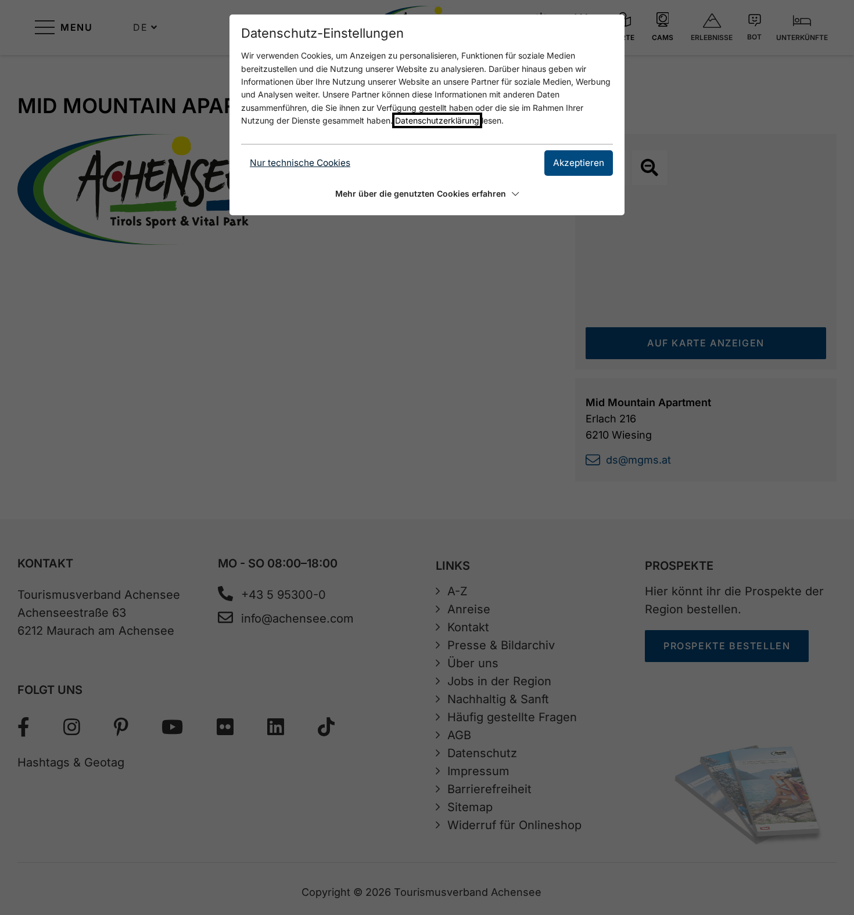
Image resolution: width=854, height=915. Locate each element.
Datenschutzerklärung (437, 120)
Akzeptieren (578, 162)
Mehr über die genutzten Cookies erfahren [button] (420, 193)
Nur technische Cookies (300, 162)
